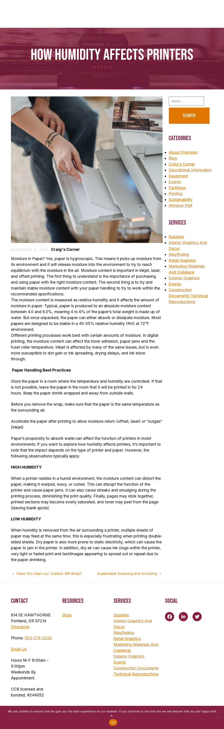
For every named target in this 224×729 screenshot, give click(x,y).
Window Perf (180, 205)
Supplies (176, 236)
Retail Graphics (182, 260)
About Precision (183, 152)
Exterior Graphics (184, 278)
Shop (67, 615)
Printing (175, 193)
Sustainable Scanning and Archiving (127, 573)
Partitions (177, 187)
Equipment (178, 176)
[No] (218, 717)
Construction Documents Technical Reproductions (188, 296)
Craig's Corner (65, 249)
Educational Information (190, 170)
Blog (173, 158)
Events (175, 182)
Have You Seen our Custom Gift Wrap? (48, 573)
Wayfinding (179, 254)
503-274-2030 (38, 638)
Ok (113, 722)
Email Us (19, 649)
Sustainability (180, 199)
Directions (20, 626)
